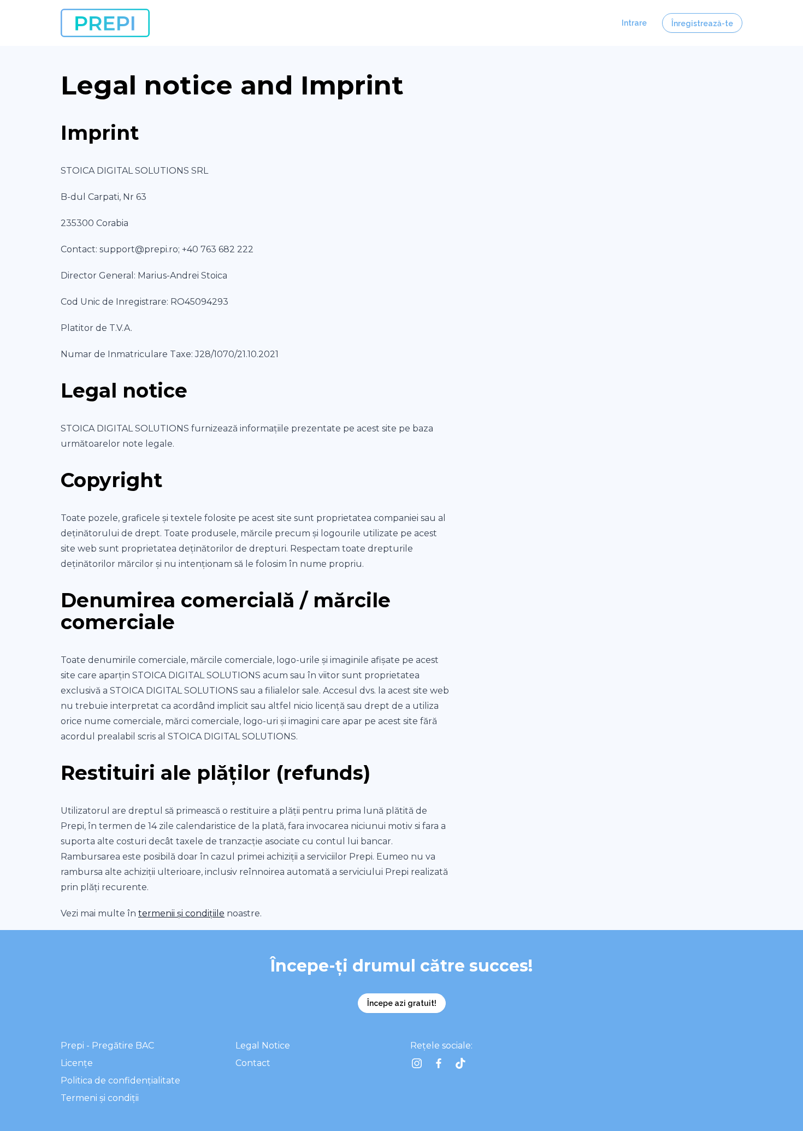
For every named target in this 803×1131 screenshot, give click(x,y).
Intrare (634, 23)
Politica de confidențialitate (120, 1080)
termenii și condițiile (181, 913)
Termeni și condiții (100, 1098)
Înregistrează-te (702, 23)
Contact (252, 1063)
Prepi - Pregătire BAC (107, 1045)
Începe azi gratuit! (401, 1003)
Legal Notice (262, 1045)
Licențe (77, 1063)
